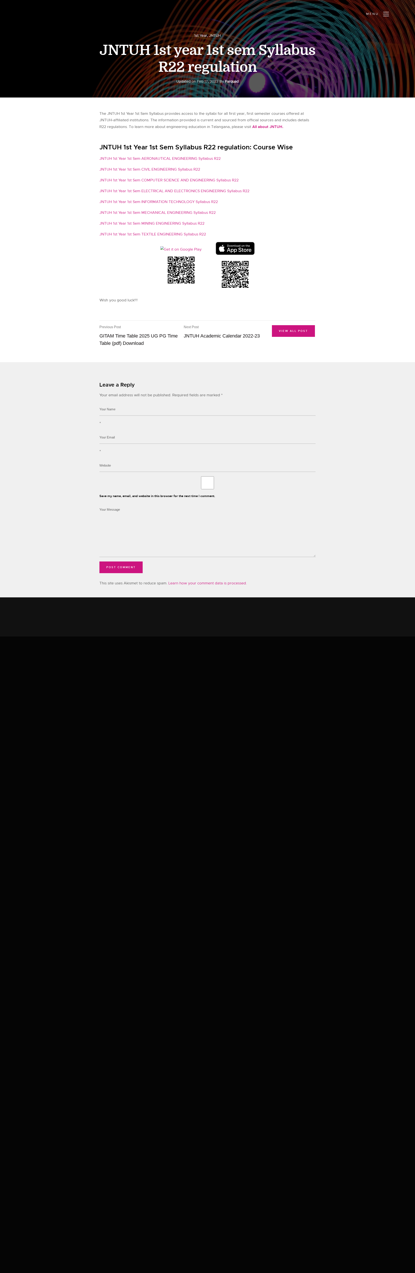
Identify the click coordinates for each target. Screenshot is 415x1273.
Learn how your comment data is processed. (207, 583)
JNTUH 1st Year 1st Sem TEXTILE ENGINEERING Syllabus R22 (152, 234)
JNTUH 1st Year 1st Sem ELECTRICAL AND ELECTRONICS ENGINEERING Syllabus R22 (174, 191)
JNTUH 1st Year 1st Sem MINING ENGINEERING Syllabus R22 (151, 223)
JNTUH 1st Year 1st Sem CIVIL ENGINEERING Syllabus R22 (149, 169)
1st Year (200, 36)
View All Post (293, 331)
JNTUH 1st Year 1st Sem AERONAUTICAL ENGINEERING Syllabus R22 (160, 158)
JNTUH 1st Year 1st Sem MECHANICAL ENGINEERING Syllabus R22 (157, 212)
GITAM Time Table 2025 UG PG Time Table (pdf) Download (138, 335)
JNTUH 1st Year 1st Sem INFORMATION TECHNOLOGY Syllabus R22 (158, 202)
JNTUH (215, 36)
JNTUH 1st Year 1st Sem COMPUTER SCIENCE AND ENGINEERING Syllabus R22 (169, 180)
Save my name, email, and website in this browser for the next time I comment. (157, 496)
